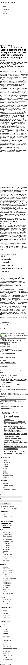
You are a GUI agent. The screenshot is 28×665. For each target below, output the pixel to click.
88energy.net (6, 587)
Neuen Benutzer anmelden (9, 508)
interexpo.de (6, 538)
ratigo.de (5, 603)
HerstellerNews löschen (7, 399)
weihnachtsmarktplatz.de (10, 648)
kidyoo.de (5, 631)
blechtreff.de (6, 576)
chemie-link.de (7, 591)
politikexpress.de (7, 659)
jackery (3, 256)
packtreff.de (6, 574)
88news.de (6, 629)
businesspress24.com (9, 556)
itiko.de (5, 610)
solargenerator (6, 265)
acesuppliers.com (8, 617)
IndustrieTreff (8, 2)
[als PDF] (9, 333)
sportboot (4, 271)
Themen (5, 473)
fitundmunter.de (7, 646)
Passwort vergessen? (8, 506)
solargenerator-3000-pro (11, 268)
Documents (6, 464)
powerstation (6, 259)
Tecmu (9, 664)
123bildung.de (7, 553)
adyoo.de (5, 644)
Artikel (5, 460)
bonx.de (5, 551)
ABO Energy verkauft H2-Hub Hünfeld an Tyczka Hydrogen (15, 452)
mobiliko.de (6, 612)
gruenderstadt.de (7, 539)
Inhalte (5, 468)
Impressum (6, 13)
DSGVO (4, 396)
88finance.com (7, 599)
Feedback (6, 483)
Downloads (6, 9)
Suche (5, 472)
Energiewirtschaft (8, 362)
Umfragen (6, 477)
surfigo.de (6, 589)
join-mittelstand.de (8, 532)
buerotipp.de (6, 549)
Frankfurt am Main (8, 354)
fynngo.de (6, 653)
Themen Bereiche (8, 475)
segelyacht (5, 262)
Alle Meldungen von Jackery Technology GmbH (11, 407)
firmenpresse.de (7, 536)
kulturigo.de (6, 636)
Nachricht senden (21, 389)
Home (4, 6)
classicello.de (7, 640)
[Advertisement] (14, 30)
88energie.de (6, 585)
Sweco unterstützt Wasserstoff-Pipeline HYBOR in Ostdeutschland (15, 447)
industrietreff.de (7, 572)
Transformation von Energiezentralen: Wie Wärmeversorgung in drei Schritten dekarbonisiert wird (15, 439)
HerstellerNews (7, 516)
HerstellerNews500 (8, 485)
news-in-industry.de (8, 570)
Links (4, 11)
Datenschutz (19, 394)
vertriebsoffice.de (8, 554)
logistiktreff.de (7, 583)
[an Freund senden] (18, 333)
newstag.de (6, 657)
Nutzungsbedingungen (9, 489)
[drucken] (3, 333)
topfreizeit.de (6, 634)
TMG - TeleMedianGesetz (9, 394)
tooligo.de (6, 613)
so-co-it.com (6, 615)
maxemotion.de (7, 655)
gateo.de (5, 633)
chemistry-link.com (8, 593)
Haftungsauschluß (5, 393)
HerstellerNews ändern (20, 399)
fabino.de (5, 624)
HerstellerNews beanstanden (8, 400)
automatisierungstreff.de (9, 578)
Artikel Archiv (6, 462)
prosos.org (6, 638)
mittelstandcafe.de (8, 534)
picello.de (5, 642)
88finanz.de (6, 601)
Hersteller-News (7, 8)
